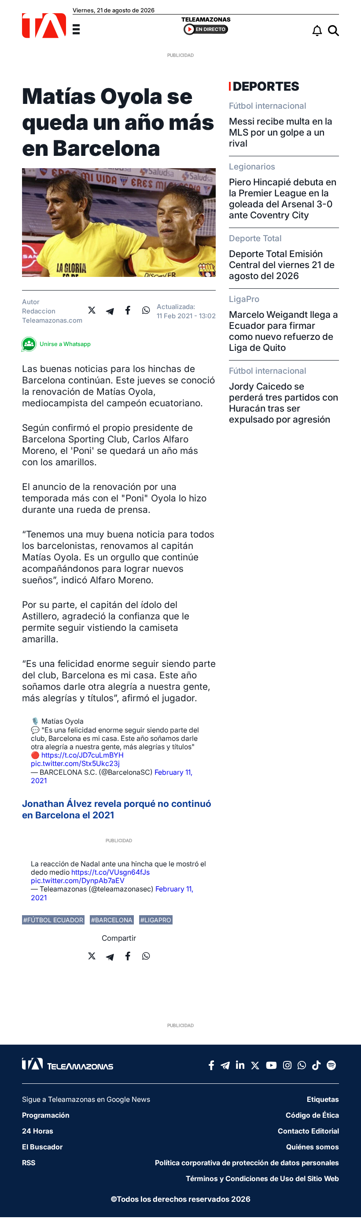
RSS (28, 1162)
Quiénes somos (312, 1146)
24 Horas (37, 1131)
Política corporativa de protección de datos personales (247, 1162)
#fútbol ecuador (53, 920)
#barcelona (112, 920)
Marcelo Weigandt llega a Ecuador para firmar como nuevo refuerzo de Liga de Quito (283, 331)
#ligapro (155, 920)
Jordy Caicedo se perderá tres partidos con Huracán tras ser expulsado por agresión (283, 403)
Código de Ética (312, 1115)
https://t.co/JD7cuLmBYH (82, 755)
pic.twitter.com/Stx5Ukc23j (75, 763)
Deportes (266, 86)
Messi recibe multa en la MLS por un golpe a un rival (280, 132)
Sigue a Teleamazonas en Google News (86, 1099)
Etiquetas (323, 1099)
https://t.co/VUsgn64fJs (110, 872)
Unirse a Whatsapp (65, 343)
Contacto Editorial (308, 1131)
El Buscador (42, 1146)
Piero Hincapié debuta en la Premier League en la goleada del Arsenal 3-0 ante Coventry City (282, 199)
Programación (46, 1115)
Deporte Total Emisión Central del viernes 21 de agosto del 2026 (282, 264)
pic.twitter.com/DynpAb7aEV (78, 880)
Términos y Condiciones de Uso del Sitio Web (262, 1178)
